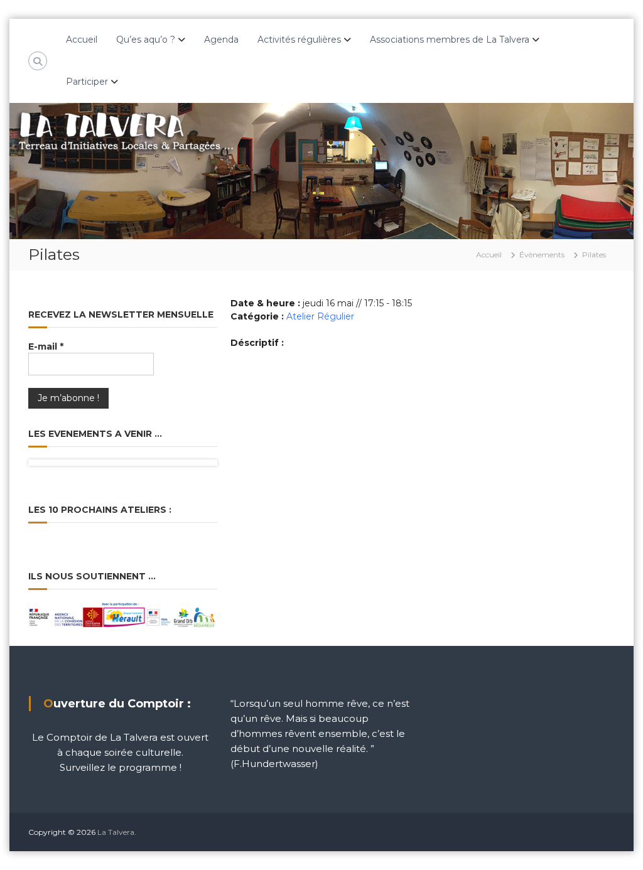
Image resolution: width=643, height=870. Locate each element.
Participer (87, 81)
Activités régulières (299, 39)
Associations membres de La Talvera (449, 39)
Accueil (81, 39)
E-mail (45, 346)
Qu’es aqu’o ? (145, 39)
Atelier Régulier (320, 316)
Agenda (221, 39)
